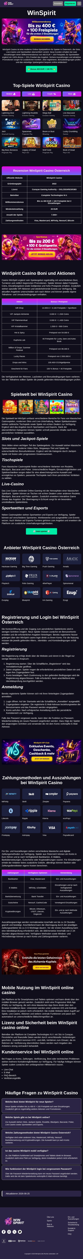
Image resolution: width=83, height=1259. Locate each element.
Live (29, 94)
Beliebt (9, 94)
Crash (49, 94)
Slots (70, 94)
